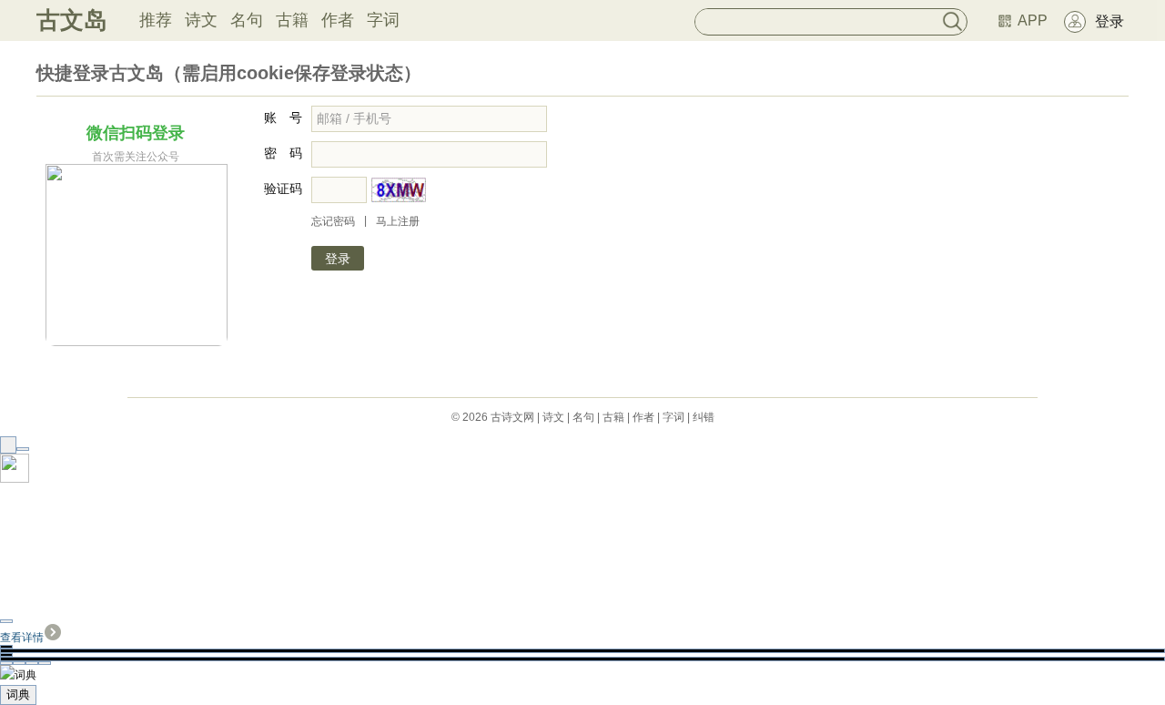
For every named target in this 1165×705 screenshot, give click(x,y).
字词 (383, 20)
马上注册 (398, 221)
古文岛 (71, 20)
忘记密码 (333, 221)
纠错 (703, 417)
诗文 (201, 20)
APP (1033, 20)
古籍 (292, 20)
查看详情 (22, 637)
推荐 (155, 20)
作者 (337, 20)
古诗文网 (512, 417)
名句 (246, 20)
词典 (18, 694)
